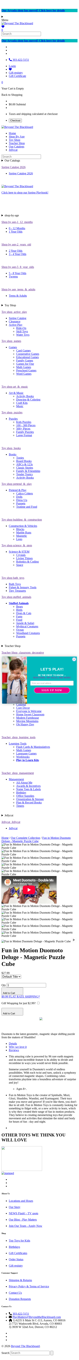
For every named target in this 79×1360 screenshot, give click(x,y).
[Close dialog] (74, 659)
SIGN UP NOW (52, 690)
